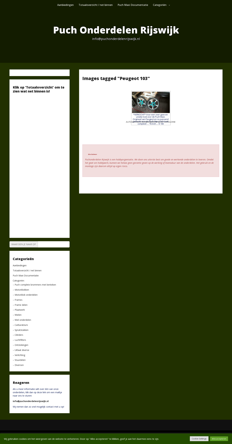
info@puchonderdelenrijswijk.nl (31, 401)
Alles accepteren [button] (219, 439)
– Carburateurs (20, 325)
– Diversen (18, 365)
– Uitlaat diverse (21, 350)
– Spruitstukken (20, 330)
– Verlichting (19, 355)
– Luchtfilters (19, 340)
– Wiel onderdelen (22, 320)
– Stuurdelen (19, 360)
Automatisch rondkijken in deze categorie (151, 121)
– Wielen (17, 315)
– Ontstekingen (20, 345)
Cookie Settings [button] (199, 438)
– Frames (17, 300)
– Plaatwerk (19, 310)
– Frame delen (20, 305)
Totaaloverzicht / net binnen (96, 5)
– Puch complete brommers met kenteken (34, 284)
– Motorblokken (21, 290)
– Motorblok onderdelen (25, 295)
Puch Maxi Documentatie (133, 5)
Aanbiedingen (65, 5)
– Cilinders (18, 335)
